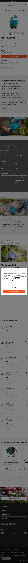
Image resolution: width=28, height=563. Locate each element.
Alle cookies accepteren (14, 291)
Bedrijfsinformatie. (14, 280)
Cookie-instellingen (14, 283)
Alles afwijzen (14, 287)
